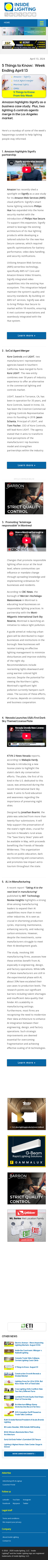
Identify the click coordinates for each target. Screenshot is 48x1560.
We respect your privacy (12, 1522)
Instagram (27, 1499)
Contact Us (7, 1541)
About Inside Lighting (11, 1537)
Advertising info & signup (12, 1481)
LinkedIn (6, 1499)
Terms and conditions (11, 1518)
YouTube (16, 1499)
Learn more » (26, 335)
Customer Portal (9, 1484)
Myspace (16, 1503)
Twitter (25, 1503)
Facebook (6, 1503)
